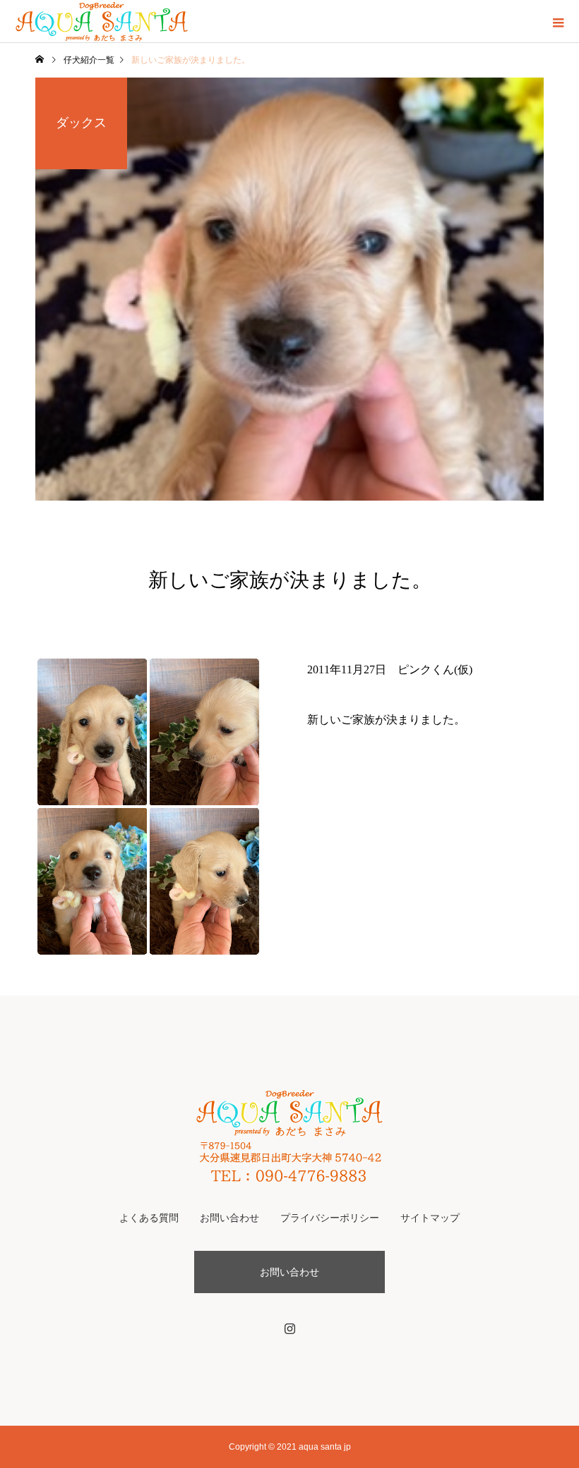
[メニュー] (558, 21)
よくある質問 (149, 1217)
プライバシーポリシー (329, 1217)
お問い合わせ (229, 1217)
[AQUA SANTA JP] (289, 1135)
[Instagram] (289, 1328)
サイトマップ (430, 1217)
